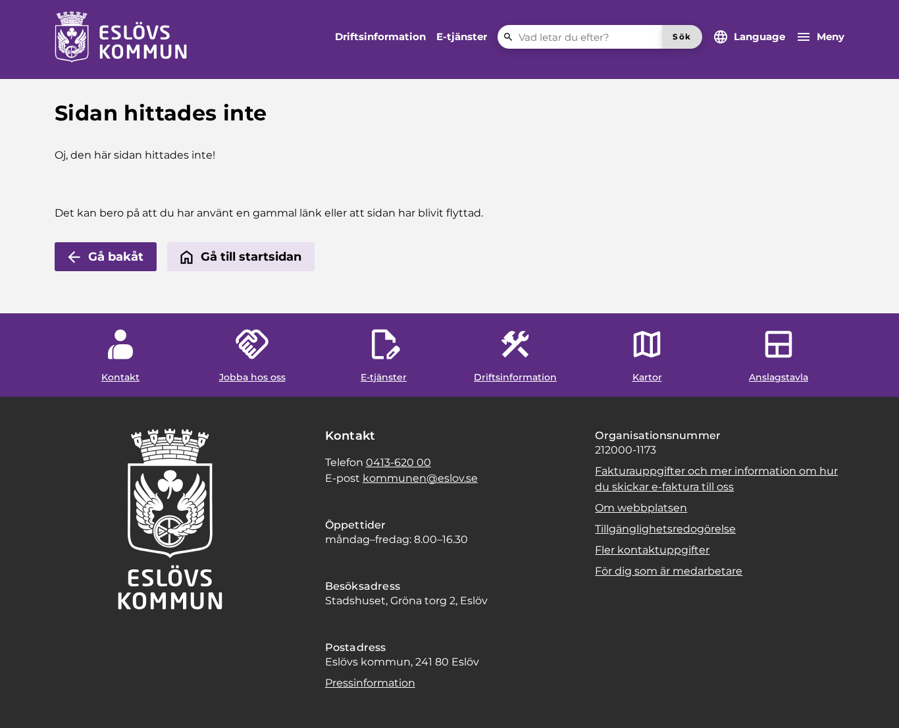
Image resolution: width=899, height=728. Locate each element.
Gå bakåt (115, 256)
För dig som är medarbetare (668, 571)
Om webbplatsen (641, 508)
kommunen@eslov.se (420, 478)
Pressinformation (370, 683)
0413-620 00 (398, 462)
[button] (26, 701)
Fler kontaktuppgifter (652, 550)
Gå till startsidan (251, 256)
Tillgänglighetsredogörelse (665, 529)
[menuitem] (380, 37)
